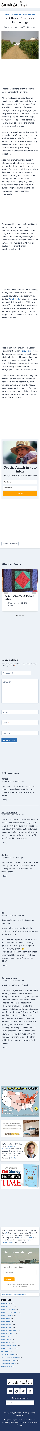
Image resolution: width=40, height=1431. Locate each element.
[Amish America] (14, 4)
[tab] (16, 615)
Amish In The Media (8, 1330)
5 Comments (31, 27)
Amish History (6, 1324)
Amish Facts (5, 1318)
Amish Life (5, 1336)
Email (6, 723)
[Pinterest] (30, 1391)
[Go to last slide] (6, 591)
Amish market (15, 299)
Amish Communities (13, 14)
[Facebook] (17, 1391)
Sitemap (26, 1413)
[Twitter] (23, 1391)
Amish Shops (6, 1342)
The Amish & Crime (8, 1360)
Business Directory (25, 1238)
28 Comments (9, 605)
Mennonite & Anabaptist (10, 1357)
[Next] (34, 591)
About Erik (14, 1158)
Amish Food (5, 1321)
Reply (5, 800)
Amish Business (6, 1306)
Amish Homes (6, 1327)
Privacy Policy (9, 1413)
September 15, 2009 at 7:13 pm (13, 858)
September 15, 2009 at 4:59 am (13, 781)
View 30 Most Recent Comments (14, 1294)
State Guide (8, 1235)
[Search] (31, 1402)
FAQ (5, 1233)
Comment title (9, 673)
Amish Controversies (8, 1312)
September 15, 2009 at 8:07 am (13, 815)
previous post (28, 351)
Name (6, 712)
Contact (18, 1413)
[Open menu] (37, 3)
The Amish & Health (8, 1363)
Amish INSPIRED (7, 1333)
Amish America (9, 812)
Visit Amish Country (8, 1366)
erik (7, 27)
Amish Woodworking (8, 1345)
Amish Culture (29, 14)
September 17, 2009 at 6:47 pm (13, 915)
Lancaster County (7, 1354)
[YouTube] (10, 1391)
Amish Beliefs (6, 1304)
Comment (8, 682)
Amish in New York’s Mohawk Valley (19, 597)
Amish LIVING (6, 1339)
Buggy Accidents (7, 1348)
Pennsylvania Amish (10, 544)
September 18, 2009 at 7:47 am (13, 980)
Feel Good (4, 1351)
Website (6, 733)
